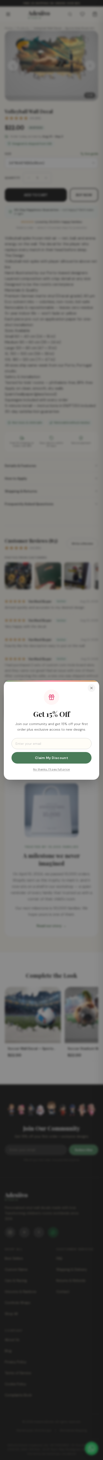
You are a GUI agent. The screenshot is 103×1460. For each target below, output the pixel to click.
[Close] (91, 688)
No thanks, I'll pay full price (51, 769)
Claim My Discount (51, 758)
